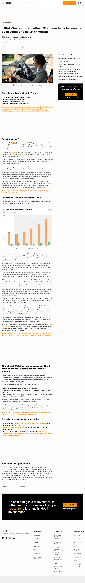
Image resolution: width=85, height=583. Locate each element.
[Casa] (6, 3)
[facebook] (12, 47)
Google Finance (78, 550)
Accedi (59, 3)
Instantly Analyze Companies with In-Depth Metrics (58, 551)
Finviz (75, 560)
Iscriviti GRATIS (71, 94)
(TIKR (36, 248)
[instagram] (10, 538)
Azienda (33, 3)
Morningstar (77, 539)
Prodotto (18, 3)
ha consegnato (13, 152)
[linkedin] (15, 47)
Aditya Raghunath (11, 37)
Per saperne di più (78, 565)
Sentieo (76, 546)
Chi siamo (37, 535)
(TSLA (14, 143)
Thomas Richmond (15, 39)
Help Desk (37, 539)
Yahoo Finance (78, 542)
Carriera (36, 546)
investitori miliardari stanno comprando (29, 423)
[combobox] (80, 3)
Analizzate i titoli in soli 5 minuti (13, 427)
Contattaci (37, 553)
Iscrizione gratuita (70, 3)
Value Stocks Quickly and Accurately (57, 536)
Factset (76, 557)
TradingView (77, 553)
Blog (49, 3)
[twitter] (9, 47)
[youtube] (14, 538)
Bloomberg (77, 535)
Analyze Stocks (58, 571)
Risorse (42, 3)
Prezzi (27, 3)
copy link (22, 47)
